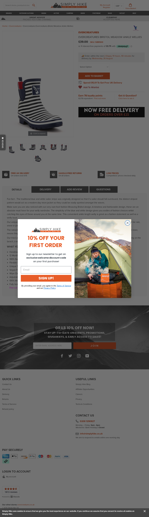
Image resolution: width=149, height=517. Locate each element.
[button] (3, 142)
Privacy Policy (50, 288)
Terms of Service (64, 286)
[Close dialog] (127, 222)
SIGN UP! (46, 278)
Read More (17, 514)
